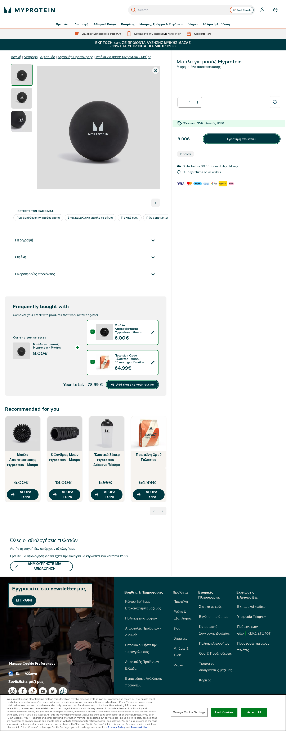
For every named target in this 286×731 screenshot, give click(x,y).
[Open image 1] (22, 75)
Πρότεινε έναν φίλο (254, 630)
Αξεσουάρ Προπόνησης (75, 57)
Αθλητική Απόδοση (216, 24)
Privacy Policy (116, 727)
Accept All (254, 712)
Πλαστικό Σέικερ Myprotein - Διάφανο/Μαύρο (106, 460)
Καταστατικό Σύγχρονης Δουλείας (214, 630)
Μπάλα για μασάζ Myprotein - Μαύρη (123, 57)
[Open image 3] (22, 122)
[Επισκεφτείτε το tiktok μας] (32, 691)
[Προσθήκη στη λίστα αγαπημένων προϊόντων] (275, 102)
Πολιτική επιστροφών (141, 618)
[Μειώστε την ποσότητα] (182, 102)
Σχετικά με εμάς (210, 606)
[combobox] (191, 10)
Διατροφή (81, 24)
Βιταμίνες (127, 24)
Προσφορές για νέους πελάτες (253, 647)
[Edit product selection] (153, 332)
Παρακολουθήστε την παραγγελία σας (141, 648)
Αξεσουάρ (47, 57)
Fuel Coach (244, 10)
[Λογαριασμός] (262, 10)
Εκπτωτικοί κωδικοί (251, 606)
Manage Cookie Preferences (32, 663)
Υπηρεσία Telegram (251, 616)
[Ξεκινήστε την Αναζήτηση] (134, 10)
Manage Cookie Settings (189, 712)
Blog (177, 628)
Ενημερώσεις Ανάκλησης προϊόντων (143, 682)
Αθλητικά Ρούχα (104, 24)
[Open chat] (63, 691)
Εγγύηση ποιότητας (213, 616)
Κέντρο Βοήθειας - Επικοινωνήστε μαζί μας (143, 605)
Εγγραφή (24, 600)
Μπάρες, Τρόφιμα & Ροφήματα (161, 24)
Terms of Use (139, 727)
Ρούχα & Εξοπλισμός (183, 615)
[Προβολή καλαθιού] (275, 10)
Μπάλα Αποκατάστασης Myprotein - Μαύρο (22, 460)
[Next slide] (165, 468)
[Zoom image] (155, 70)
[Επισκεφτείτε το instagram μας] (12, 691)
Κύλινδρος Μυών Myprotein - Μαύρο (64, 457)
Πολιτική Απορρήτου (214, 643)
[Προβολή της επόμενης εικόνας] (155, 203)
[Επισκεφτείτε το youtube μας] (43, 691)
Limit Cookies (224, 712)
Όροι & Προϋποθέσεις (215, 653)
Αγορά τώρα (25, 494)
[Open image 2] (22, 98)
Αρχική (16, 57)
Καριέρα (205, 680)
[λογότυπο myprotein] (29, 10)
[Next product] (162, 511)
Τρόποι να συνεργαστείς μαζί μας (215, 667)
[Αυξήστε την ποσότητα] (197, 102)
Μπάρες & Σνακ (181, 652)
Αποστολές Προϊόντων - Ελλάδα (143, 665)
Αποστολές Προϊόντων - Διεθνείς (143, 632)
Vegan (193, 24)
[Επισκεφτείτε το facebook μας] (22, 691)
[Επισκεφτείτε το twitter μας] (53, 691)
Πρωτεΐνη (63, 24)
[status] (190, 102)
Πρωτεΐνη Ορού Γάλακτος (148, 457)
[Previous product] (154, 511)
